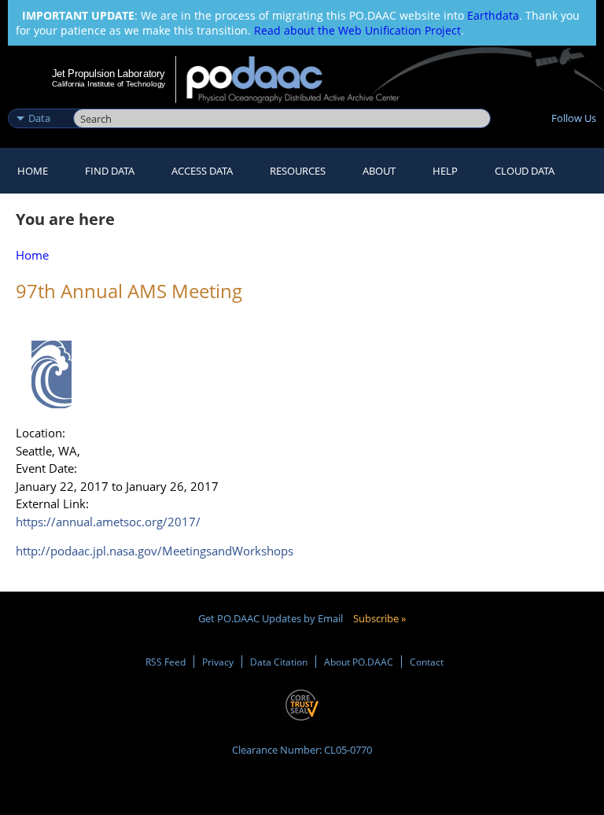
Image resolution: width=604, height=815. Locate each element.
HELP (445, 171)
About (379, 171)
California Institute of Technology (108, 83)
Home (32, 171)
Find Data (109, 171)
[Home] (303, 79)
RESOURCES (298, 171)
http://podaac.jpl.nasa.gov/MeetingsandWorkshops (154, 551)
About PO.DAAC (358, 661)
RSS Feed (165, 661)
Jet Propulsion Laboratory (108, 73)
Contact (427, 661)
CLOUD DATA (524, 171)
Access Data (202, 171)
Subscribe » (379, 618)
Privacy (218, 661)
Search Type (39, 101)
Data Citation (279, 661)
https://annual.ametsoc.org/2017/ (108, 521)
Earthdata (493, 15)
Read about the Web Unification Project (357, 30)
